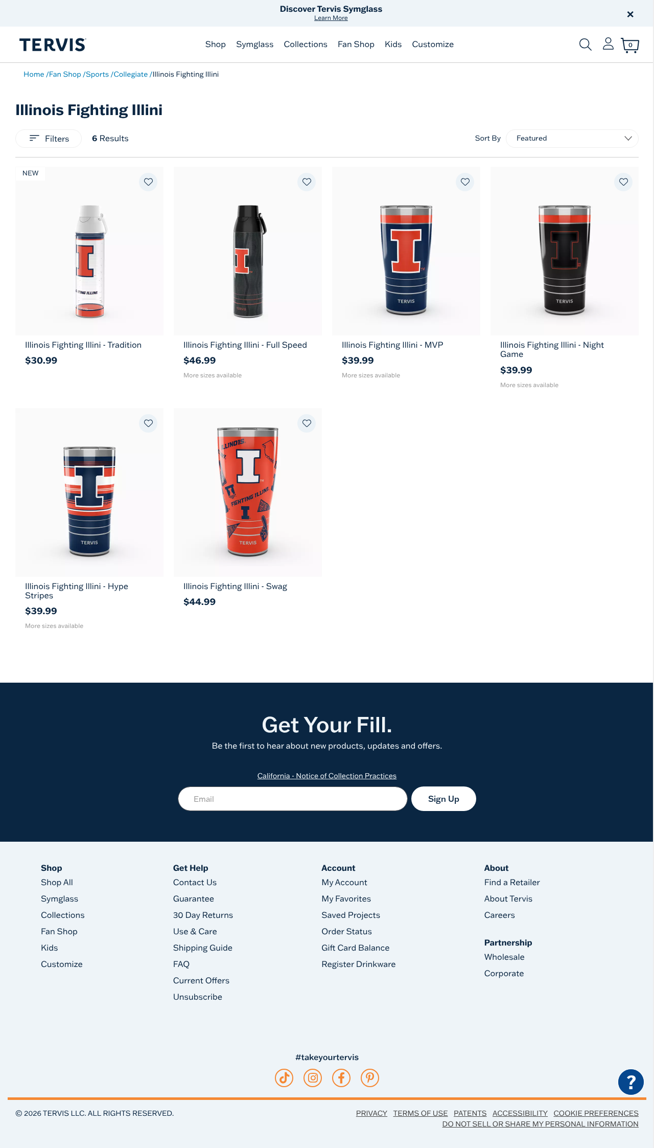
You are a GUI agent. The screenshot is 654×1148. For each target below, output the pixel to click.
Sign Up (443, 799)
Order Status (346, 932)
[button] (443, 13)
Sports (97, 74)
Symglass (254, 44)
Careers (499, 915)
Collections (306, 44)
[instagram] (313, 1078)
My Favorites (346, 899)
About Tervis (508, 899)
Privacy (371, 1113)
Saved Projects (350, 915)
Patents (470, 1113)
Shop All (57, 882)
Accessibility (520, 1113)
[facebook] (341, 1078)
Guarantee (194, 899)
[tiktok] (284, 1078)
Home (34, 74)
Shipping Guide (203, 948)
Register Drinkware (358, 964)
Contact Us (195, 882)
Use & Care (195, 932)
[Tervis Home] (52, 45)
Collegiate (130, 74)
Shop (215, 44)
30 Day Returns (203, 915)
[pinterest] (370, 1078)
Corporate (504, 974)
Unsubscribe (198, 997)
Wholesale (504, 957)
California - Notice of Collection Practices (327, 775)
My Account (344, 882)
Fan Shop (356, 44)
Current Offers (201, 981)
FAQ (181, 964)
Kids (393, 44)
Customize (433, 44)
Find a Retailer (512, 882)
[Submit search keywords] (585, 44)
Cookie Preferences (596, 1113)
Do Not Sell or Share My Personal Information (540, 1124)
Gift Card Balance (355, 948)
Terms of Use (420, 1113)
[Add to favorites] (148, 182)
